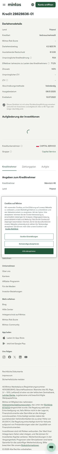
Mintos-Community (10, 324)
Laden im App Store (15, 338)
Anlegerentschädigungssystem (16, 404)
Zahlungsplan (29, 166)
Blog (4, 304)
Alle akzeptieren (28, 251)
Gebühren (6, 258)
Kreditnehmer (9, 166)
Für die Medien (8, 286)
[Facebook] (11, 357)
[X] (16, 357)
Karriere (5, 276)
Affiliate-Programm (10, 281)
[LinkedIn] (21, 357)
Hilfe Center (7, 309)
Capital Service (49, 151)
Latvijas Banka (8, 395)
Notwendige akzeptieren (29, 244)
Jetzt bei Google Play (16, 343)
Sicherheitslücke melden (13, 379)
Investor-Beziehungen (12, 291)
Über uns (6, 271)
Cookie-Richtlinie (11, 229)
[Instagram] (5, 357)
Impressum (7, 375)
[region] (28, 227)
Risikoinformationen (30, 445)
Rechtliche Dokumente (12, 371)
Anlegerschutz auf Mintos (13, 314)
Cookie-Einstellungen (29, 236)
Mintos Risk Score (10, 319)
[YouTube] (27, 357)
